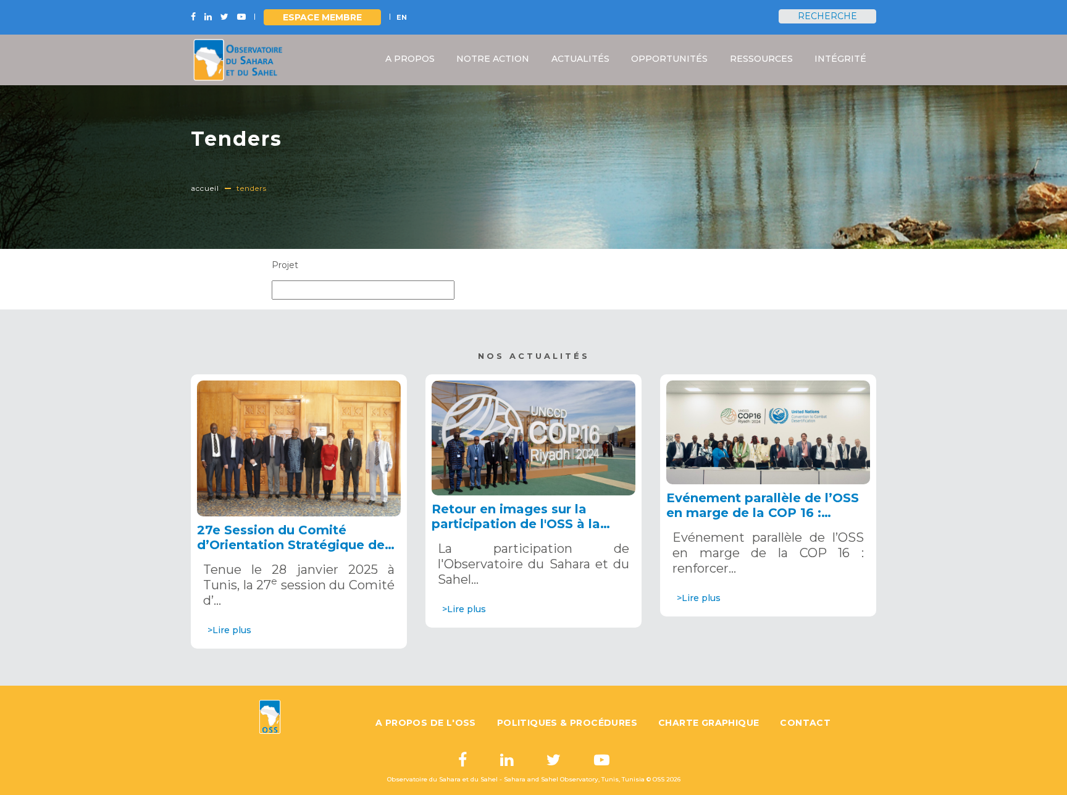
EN (401, 17)
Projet (285, 265)
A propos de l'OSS (425, 722)
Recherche (827, 16)
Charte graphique (708, 722)
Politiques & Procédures (567, 722)
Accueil (205, 188)
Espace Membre (322, 17)
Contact (805, 722)
